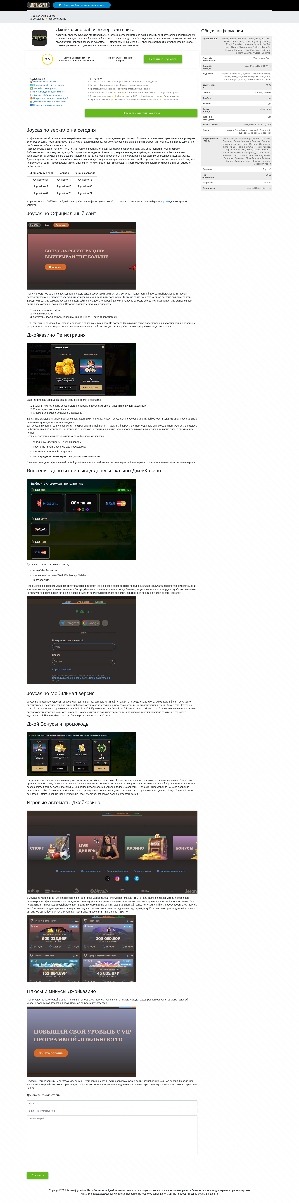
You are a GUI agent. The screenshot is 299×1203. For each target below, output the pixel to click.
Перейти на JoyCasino (162, 59)
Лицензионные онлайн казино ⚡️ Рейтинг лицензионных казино (122, 92)
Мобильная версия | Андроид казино (161, 96)
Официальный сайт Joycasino (141, 113)
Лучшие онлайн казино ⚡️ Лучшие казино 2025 (114, 96)
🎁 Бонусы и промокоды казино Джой (49, 98)
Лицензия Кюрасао (169, 92)
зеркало (165, 201)
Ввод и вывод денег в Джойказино (47, 91)
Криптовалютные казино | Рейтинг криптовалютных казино (120, 88)
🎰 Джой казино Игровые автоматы (48, 101)
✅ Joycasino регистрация (43, 88)
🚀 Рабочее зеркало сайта (43, 81)
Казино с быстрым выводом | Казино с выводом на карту (119, 85)
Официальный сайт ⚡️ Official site (107, 99)
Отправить (37, 1175)
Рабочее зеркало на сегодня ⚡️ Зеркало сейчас (153, 99)
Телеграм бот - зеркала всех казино (83, 5)
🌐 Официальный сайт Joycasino (47, 85)
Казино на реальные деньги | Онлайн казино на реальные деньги (123, 81)
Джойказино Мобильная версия (46, 95)
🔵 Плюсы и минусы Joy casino (46, 105)
